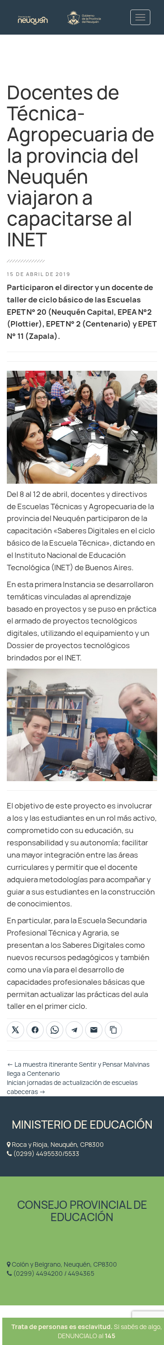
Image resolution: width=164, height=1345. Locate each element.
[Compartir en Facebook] (35, 1029)
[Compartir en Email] (93, 1029)
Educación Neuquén (59, 17)
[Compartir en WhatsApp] (54, 1029)
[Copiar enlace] (113, 1029)
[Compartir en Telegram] (74, 1029)
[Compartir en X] (15, 1029)
